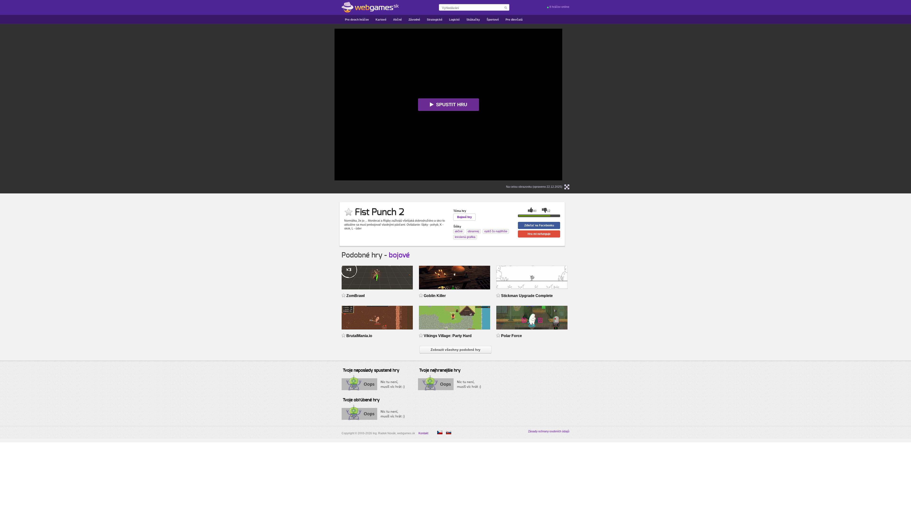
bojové (399, 255)
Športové (493, 19)
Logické (454, 19)
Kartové (381, 19)
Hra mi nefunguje (539, 234)
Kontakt (423, 433)
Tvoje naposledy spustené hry (371, 370)
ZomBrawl (355, 296)
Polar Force (511, 336)
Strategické (434, 19)
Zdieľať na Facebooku (539, 225)
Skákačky (473, 19)
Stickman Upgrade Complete (527, 296)
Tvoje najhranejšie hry (439, 370)
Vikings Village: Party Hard (448, 336)
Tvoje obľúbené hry (361, 400)
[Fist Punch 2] (439, 432)
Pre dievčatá (514, 19)
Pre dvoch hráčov (357, 19)
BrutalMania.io (359, 336)
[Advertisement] (275, 100)
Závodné (414, 19)
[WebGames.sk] (370, 7)
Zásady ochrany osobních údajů (548, 431)
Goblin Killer (435, 296)
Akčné (397, 19)
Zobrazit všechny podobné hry (455, 350)
